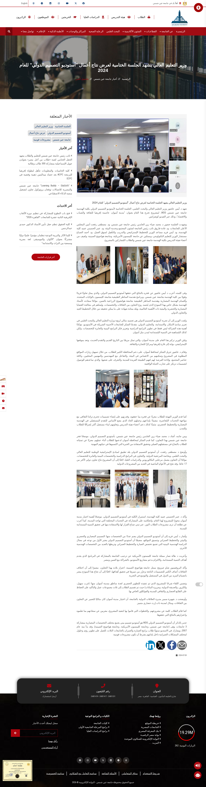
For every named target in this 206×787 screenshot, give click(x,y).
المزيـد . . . (154, 742)
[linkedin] (50, 3)
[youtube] (67, 3)
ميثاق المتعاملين (130, 773)
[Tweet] (160, 644)
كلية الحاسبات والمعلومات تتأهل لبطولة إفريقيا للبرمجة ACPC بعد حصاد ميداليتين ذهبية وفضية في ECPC (45, 174)
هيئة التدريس (118, 17)
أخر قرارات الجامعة (46, 257)
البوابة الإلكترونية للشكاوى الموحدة (142, 738)
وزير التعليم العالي (44, 126)
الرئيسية (126, 79)
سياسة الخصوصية (55, 773)
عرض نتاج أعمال (37, 133)
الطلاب (142, 17)
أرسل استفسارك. (49, 696)
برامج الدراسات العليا (97, 731)
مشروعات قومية (42, 139)
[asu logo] (179, 17)
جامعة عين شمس (62, 139)
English (24, 3)
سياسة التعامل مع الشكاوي (83, 773)
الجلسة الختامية (63, 126)
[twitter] (75, 3)
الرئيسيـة (180, 31)
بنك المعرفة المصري (149, 731)
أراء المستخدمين (49, 747)
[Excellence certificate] (17, 770)
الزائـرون (21, 17)
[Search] (9, 31)
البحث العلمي (113, 31)
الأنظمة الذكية (56, 31)
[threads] (33, 3)
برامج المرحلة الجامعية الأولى (93, 727)
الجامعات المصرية (150, 727)
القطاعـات (151, 31)
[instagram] (58, 3)
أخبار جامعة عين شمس (105, 79)
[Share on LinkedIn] (150, 644)
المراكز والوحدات (77, 31)
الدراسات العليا (92, 17)
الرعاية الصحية (96, 31)
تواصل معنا (28, 31)
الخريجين (66, 17)
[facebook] (83, 3)
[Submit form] (15, 733)
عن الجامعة (167, 31)
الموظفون (43, 17)
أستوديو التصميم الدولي (59, 133)
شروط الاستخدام (151, 773)
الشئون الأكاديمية (132, 31)
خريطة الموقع (152, 723)
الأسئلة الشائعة (109, 773)
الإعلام (41, 31)
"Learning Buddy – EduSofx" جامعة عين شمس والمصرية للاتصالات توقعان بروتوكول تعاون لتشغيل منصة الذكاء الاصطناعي (45, 189)
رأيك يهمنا (53, 741)
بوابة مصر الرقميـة (150, 735)
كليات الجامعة (101, 723)
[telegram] (42, 3)
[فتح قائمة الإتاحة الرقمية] (198, 7)
